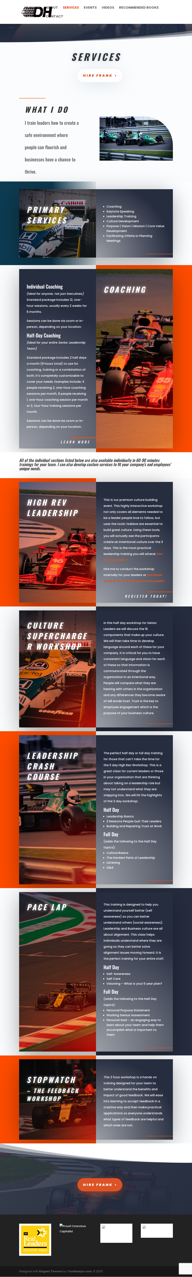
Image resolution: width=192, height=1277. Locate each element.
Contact (54, 17)
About (52, 8)
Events (90, 8)
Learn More (75, 441)
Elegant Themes (50, 1271)
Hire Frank (98, 75)
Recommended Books (139, 8)
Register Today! (146, 596)
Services (71, 8)
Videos (108, 8)
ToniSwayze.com (79, 1271)
